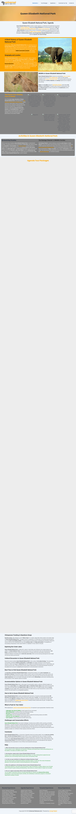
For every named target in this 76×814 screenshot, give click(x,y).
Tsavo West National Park (64, 797)
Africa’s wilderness (25, 27)
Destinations (35, 3)
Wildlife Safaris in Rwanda (8, 799)
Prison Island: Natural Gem (45, 796)
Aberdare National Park (63, 800)
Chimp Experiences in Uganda (27, 793)
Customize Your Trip (62, 3)
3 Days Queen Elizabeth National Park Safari (52, 196)
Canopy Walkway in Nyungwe (8, 794)
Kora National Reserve (63, 791)
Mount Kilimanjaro (43, 790)
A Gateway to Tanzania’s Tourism (46, 803)
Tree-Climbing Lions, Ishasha (27, 797)
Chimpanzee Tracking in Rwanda (9, 791)
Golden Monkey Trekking (7, 793)
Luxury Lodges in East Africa (64, 790)
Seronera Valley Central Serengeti (47, 794)
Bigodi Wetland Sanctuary (26, 794)
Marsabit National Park (63, 796)
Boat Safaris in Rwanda (7, 800)
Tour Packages (44, 3)
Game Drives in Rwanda (7, 796)
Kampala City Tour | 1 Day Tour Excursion (30, 516)
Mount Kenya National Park (64, 794)
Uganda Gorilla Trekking (26, 790)
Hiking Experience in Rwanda (8, 803)
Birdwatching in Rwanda (7, 801)
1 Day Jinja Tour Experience (7, 508)
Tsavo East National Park (63, 799)
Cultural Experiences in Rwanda (9, 797)
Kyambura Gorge (24, 803)
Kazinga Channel (22, 145)
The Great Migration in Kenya (64, 801)
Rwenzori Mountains (44, 151)
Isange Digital (53, 811)
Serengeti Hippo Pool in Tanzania (46, 793)
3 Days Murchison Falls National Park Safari (30, 196)
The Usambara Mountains (45, 799)
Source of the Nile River (26, 800)
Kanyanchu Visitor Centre (26, 796)
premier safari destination (44, 28)
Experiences (52, 3)
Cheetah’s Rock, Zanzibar (45, 797)
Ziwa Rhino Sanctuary (26, 799)
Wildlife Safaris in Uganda (26, 791)
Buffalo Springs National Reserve (65, 793)
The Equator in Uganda (26, 801)
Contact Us (71, 3)
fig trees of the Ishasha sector (51, 79)
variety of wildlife (66, 76)
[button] (38, 3)
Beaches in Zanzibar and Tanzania (47, 791)
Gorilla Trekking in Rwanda (8, 790)
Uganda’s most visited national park (28, 28)
